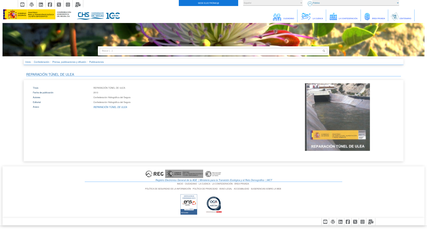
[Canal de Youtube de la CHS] (22, 3)
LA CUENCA (205, 183)
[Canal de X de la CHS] (59, 3)
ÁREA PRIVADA (242, 183)
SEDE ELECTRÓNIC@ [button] (208, 3)
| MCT (268, 180)
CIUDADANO (191, 183)
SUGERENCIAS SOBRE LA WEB (266, 188)
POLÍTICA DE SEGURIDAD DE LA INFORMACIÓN (168, 188)
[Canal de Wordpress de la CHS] (32, 3)
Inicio (28, 62)
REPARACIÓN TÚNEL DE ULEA (110, 107)
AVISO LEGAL (226, 188)
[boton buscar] (324, 51)
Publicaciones (96, 62)
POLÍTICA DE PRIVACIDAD (206, 188)
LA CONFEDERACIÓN (223, 183)
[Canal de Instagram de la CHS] (68, 3)
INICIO (180, 183)
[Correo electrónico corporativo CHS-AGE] (78, 3)
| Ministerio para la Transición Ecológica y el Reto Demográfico (231, 180)
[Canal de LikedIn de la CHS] (41, 3)
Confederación (41, 62)
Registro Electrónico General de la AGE (176, 180)
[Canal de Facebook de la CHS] (50, 3)
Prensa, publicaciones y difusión (69, 62)
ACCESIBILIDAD (242, 188)
